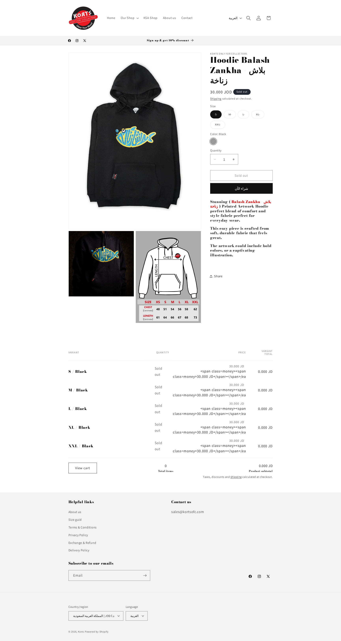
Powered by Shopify (97, 631)
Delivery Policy (78, 550)
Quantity (216, 150)
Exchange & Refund (82, 543)
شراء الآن (241, 188)
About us (75, 512)
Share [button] (218, 276)
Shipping (215, 98)
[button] (129, 18)
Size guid (75, 520)
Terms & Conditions (82, 527)
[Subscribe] (145, 575)
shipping (236, 477)
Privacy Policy (78, 535)
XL (260, 115)
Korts (81, 631)
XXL (220, 125)
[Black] (213, 141)
